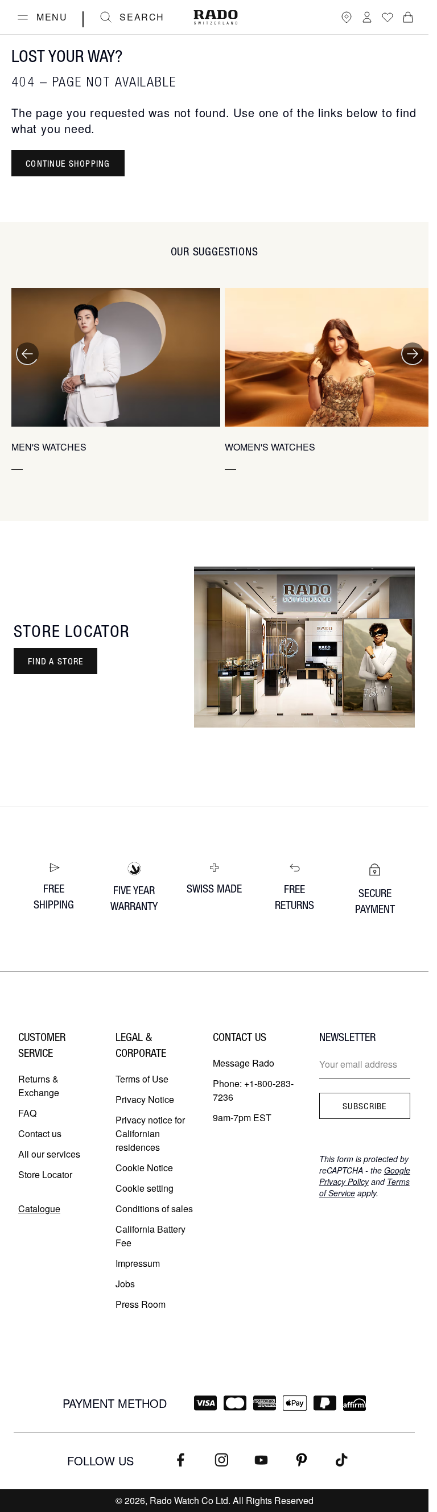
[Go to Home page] (215, 17)
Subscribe (365, 1106)
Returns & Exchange (38, 1085)
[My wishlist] (387, 17)
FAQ (27, 1112)
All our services (49, 1153)
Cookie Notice (144, 1167)
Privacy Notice (145, 1099)
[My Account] (367, 17)
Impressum (138, 1263)
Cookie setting (145, 1188)
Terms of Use (142, 1078)
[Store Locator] (346, 17)
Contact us (39, 1133)
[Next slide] (412, 353)
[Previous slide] (27, 353)
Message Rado (243, 1062)
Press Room (141, 1304)
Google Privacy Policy (364, 1175)
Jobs (125, 1283)
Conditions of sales (154, 1208)
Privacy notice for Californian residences (150, 1133)
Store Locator (45, 1174)
